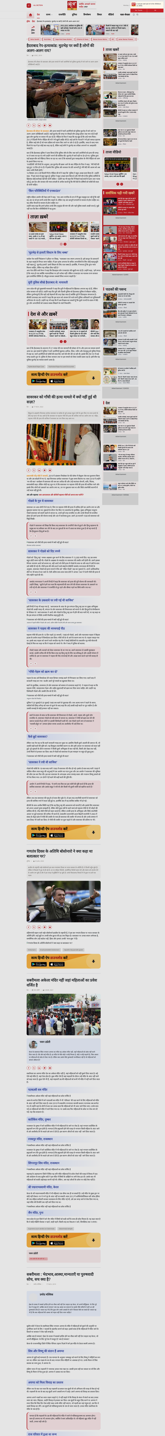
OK (155, 10)
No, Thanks (138, 10)
